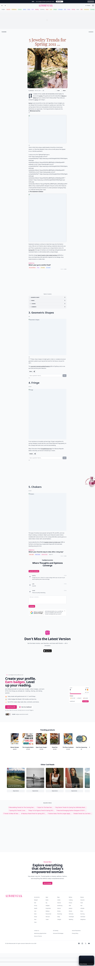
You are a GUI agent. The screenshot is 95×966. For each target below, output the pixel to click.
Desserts (8, 9)
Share (64, 90)
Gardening (42, 9)
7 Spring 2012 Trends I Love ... (17, 810)
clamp (38, 366)
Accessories (86, 9)
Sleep (58, 916)
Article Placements (76, 930)
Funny (35, 905)
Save (58, 90)
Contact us (36, 930)
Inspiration (48, 908)
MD (43, 90)
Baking (70, 897)
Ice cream (48, 267)
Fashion (59, 902)
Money (69, 9)
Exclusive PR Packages (58, 933)
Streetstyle (60, 9)
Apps (47, 897)
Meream (32, 90)
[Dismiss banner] (65, 611)
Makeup (47, 911)
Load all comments (33, 571)
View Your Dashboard (26, 707)
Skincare (19, 9)
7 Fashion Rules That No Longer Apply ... (59, 813)
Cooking (71, 900)
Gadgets (3, 9)
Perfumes (71, 914)
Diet (35, 902)
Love (51, 9)
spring (40, 96)
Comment (31, 606)
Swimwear (82, 916)
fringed (43, 448)
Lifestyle (55, 9)
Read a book (37, 554)
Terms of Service (38, 936)
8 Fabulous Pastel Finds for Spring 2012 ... (33, 813)
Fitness (70, 902)
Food (33, 9)
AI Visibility (55, 930)
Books (78, 9)
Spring (30, 103)
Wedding (37, 9)
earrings (49, 448)
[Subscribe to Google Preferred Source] (37, 612)
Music (47, 9)
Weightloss (83, 919)
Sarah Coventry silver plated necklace (47, 255)
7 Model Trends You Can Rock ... (82, 813)
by (44, 366)
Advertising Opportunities (40, 933)
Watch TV (51, 554)
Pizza (38, 267)
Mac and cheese (32, 267)
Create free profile (11, 707)
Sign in (31, 710)
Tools (35, 922)
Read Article (19, 791)
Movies (70, 911)
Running (73, 9)
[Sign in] (93, 5)
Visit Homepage (47, 883)
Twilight (59, 919)
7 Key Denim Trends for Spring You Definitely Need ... (70, 807)
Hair (65, 9)
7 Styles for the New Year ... (45, 807)
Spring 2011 (32, 250)
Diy (46, 902)
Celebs (58, 900)
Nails (35, 914)
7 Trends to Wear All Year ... (11, 813)
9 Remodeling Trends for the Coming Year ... (22, 807)
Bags (58, 897)
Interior (59, 908)
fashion (4, 31)
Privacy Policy (75, 933)
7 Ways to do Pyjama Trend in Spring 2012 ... (41, 810)
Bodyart (36, 900)
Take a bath (31, 554)
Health (35, 908)
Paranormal (48, 914)
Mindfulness (14, 9)
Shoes (29, 9)
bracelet (42, 366)
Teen (35, 919)
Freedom (47, 366)
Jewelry (24, 9)
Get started (85, 701)
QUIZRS (65, 269)
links (46, 448)
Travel (47, 919)
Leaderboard (72, 701)
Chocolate (43, 267)
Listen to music (44, 554)
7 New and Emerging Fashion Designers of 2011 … (71, 810)
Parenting (92, 9)
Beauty (82, 897)
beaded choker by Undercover (52, 542)
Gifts (81, 9)
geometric (33, 366)
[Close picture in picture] (80, 957)
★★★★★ (91, 31)
